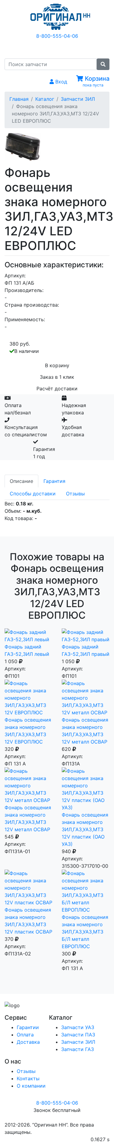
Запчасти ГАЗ (77, 1049)
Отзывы (26, 1071)
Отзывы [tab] (75, 494)
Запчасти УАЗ (77, 1027)
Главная (19, 99)
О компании (31, 1086)
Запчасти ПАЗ (78, 1035)
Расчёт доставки (57, 388)
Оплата (25, 1035)
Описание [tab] (21, 481)
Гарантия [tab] (54, 481)
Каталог (44, 99)
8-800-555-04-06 (57, 36)
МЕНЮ (61, 48)
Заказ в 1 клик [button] (57, 377)
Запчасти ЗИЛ (78, 99)
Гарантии (28, 1027)
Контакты (28, 1078)
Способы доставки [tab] (33, 494)
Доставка (28, 1042)
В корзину (57, 365)
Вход (60, 82)
